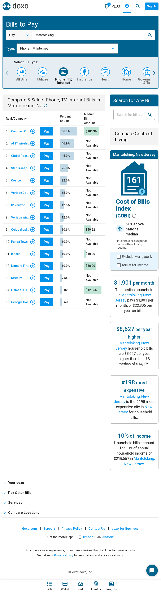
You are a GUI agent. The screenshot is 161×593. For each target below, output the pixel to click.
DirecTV (16, 278)
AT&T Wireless (20, 143)
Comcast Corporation (20, 131)
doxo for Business (125, 528)
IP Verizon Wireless (20, 205)
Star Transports (20, 168)
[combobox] (19, 35)
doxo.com (29, 528)
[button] (149, 35)
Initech (15, 254)
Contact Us (96, 528)
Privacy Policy (72, 528)
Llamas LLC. (19, 290)
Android (108, 537)
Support (49, 528)
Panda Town (19, 241)
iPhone (88, 537)
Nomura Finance (20, 265)
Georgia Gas (20, 302)
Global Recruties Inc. (20, 155)
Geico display (20, 229)
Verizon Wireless (20, 217)
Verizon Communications (20, 192)
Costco (16, 180)
